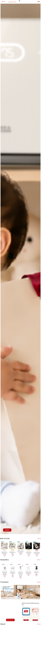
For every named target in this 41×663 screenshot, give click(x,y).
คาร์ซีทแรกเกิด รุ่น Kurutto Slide (37, 553)
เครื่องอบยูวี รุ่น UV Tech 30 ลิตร (12, 573)
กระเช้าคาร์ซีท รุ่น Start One (28, 553)
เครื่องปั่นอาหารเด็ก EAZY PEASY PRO (4, 573)
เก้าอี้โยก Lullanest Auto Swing (20, 551)
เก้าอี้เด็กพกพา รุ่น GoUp (12, 553)
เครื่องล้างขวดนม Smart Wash (4, 553)
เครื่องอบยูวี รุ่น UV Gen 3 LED (28, 573)
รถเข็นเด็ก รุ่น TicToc (36, 573)
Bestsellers (4, 560)
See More (39, 538)
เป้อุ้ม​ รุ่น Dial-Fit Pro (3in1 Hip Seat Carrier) (20, 574)
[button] (19, 1)
